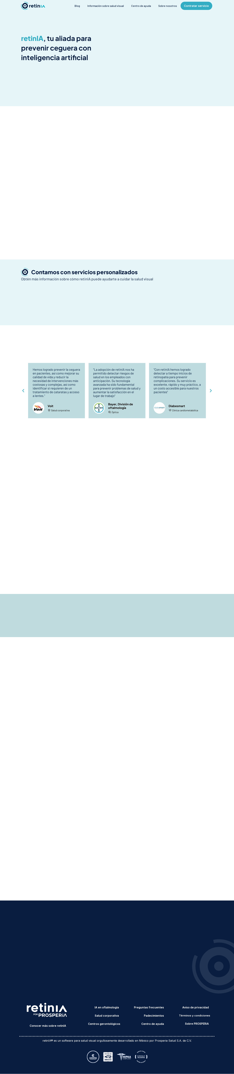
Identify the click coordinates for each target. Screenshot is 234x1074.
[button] (23, 390)
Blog (77, 5)
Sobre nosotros (167, 5)
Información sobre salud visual (105, 5)
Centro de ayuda (141, 5)
